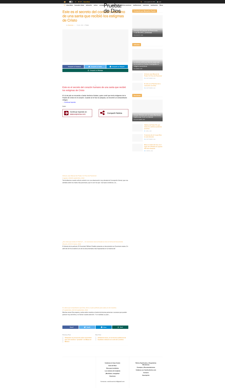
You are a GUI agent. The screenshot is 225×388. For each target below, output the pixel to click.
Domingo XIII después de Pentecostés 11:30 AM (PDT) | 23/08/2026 (146, 31)
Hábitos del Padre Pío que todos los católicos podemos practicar (153, 127)
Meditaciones (137, 5)
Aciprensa (70, 25)
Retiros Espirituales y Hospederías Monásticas (146, 364)
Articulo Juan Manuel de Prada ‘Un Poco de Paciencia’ (79, 176)
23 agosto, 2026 (139, 35)
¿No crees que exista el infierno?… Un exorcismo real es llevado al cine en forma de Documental (92, 242)
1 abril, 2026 (148, 131)
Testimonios (154, 5)
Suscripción (146, 375)
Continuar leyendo (70, 102)
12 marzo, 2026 (138, 68)
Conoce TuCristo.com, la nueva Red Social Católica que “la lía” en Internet (147, 116)
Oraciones (146, 5)
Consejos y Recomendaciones (146, 367)
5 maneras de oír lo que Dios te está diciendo (153, 136)
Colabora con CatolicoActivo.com (146, 370)
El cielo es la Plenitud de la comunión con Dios (152, 85)
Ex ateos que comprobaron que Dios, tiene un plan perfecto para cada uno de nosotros (89, 308)
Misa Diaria (69, 5)
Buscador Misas (79, 5)
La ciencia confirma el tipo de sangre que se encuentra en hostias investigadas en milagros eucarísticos (146, 64)
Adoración (89, 5)
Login (159, 1)
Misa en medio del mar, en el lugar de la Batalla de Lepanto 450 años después (153, 146)
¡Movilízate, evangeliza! (112, 373)
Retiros (96, 5)
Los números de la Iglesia (112, 371)
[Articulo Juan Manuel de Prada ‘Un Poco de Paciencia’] (95, 148)
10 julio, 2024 (80, 25)
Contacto (146, 372)
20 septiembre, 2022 (150, 78)
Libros (161, 5)
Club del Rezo (112, 365)
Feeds (87, 25)
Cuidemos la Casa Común (112, 363)
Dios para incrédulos (112, 368)
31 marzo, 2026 (149, 150)
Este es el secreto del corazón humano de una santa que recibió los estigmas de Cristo (94, 89)
